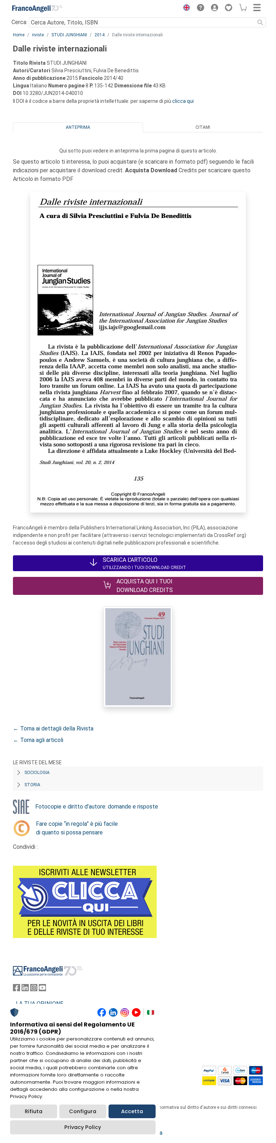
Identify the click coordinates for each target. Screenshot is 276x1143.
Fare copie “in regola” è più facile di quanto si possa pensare (77, 828)
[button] (184, 9)
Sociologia (37, 772)
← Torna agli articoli (38, 740)
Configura (82, 1111)
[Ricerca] (260, 22)
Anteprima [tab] (78, 127)
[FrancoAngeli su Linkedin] (25, 989)
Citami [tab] (203, 127)
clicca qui (183, 101)
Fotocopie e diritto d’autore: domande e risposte (96, 806)
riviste (38, 34)
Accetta (132, 1111)
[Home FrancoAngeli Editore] (37, 8)
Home (18, 34)
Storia (32, 784)
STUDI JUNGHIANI (69, 34)
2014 (100, 34)
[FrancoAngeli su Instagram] (33, 989)
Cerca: (19, 22)
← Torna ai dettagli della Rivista (53, 728)
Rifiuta (33, 1111)
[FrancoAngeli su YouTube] (42, 989)
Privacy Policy (82, 1127)
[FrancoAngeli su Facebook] (16, 989)
